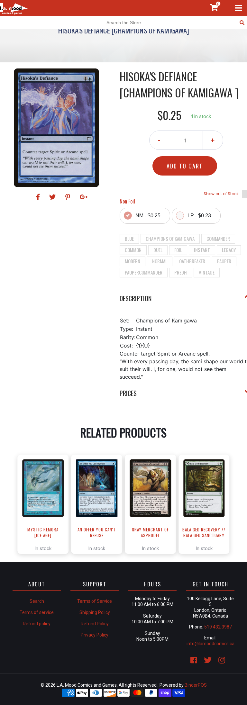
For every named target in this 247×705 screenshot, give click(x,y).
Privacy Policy (94, 634)
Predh (180, 272)
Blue (129, 238)
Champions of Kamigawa (170, 238)
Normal (159, 261)
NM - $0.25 (147, 215)
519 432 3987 (218, 626)
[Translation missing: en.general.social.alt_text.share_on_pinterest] (68, 197)
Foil (178, 249)
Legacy (229, 249)
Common (133, 249)
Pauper (224, 261)
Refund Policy (95, 623)
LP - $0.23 (199, 215)
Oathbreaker (192, 261)
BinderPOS (196, 685)
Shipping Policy (94, 612)
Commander (218, 238)
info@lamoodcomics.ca (210, 643)
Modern (132, 261)
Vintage (207, 272)
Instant (202, 249)
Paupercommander (143, 272)
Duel (157, 249)
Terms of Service (94, 601)
